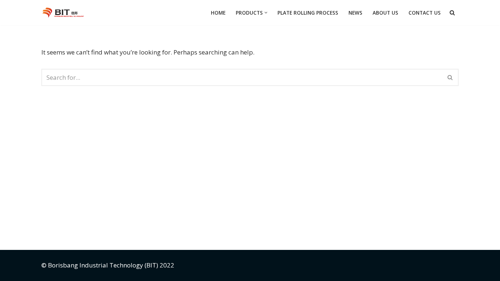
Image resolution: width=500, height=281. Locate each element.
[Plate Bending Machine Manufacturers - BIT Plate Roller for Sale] (64, 13)
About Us (385, 12)
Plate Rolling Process (307, 12)
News (355, 12)
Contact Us (424, 12)
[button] (266, 12)
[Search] (452, 12)
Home (218, 12)
